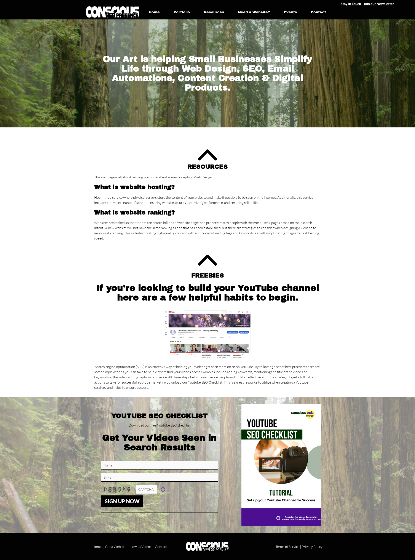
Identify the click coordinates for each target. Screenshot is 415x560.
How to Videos (141, 546)
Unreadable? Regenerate (163, 489)
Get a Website (115, 546)
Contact (318, 12)
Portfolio (182, 12)
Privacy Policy (312, 546)
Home (154, 12)
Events (290, 12)
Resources (214, 12)
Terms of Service (287, 546)
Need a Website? (254, 12)
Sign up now (122, 501)
